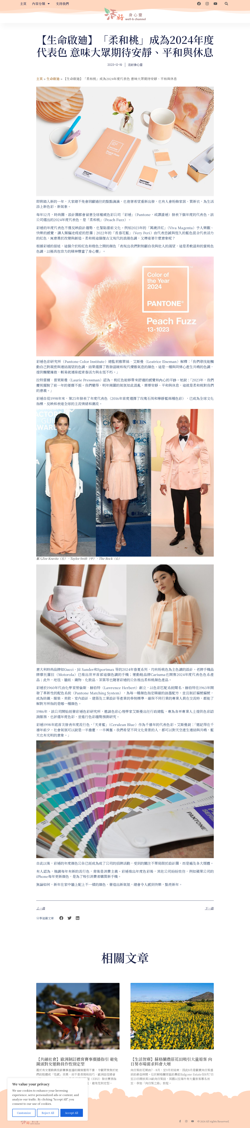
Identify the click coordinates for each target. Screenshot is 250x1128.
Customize (24, 1113)
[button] (226, 3)
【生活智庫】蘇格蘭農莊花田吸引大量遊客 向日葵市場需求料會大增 (171, 1061)
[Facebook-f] (180, 1121)
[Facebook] (199, 3)
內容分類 (38, 3)
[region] (47, 1099)
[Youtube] (215, 3)
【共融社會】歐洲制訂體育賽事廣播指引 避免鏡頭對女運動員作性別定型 (77, 1061)
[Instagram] (207, 3)
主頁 (23, 3)
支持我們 (62, 3)
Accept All (71, 1113)
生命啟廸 (53, 78)
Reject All (48, 1113)
